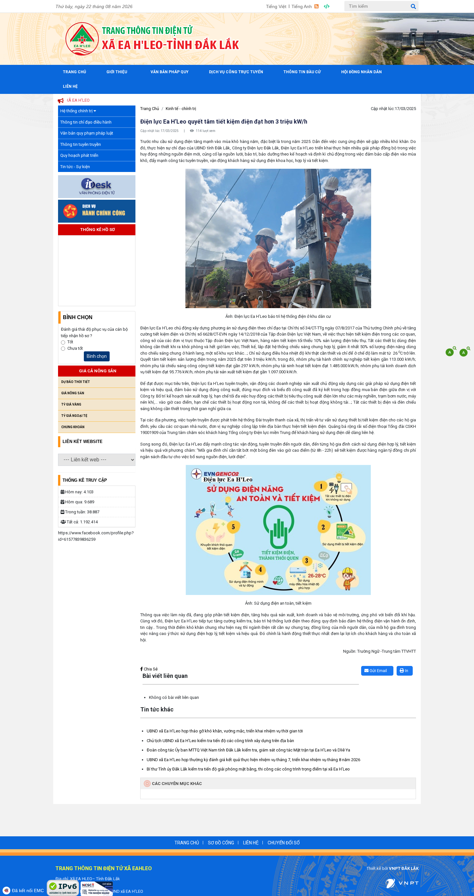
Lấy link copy (150, 662)
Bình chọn (97, 356)
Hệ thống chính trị (77, 110)
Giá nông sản (72, 393)
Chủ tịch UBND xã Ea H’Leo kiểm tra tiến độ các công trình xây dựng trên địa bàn (220, 740)
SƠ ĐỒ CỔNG (221, 842)
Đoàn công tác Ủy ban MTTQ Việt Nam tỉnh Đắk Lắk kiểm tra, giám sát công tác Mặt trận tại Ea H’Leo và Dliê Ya (248, 750)
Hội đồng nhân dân (361, 72)
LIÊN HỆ (251, 842)
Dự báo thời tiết (75, 382)
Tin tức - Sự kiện (75, 166)
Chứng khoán (72, 427)
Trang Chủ (74, 72)
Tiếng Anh (301, 6)
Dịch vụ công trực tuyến (236, 72)
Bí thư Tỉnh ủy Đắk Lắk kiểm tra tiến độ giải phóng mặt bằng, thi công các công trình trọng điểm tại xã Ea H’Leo (248, 769)
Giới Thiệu (116, 72)
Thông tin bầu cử (302, 72)
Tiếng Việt (276, 6)
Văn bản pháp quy (170, 72)
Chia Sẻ (150, 669)
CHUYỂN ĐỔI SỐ (284, 842)
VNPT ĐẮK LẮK (404, 868)
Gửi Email (378, 670)
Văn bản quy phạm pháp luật (86, 133)
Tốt (70, 341)
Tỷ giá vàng (71, 404)
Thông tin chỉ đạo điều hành (86, 122)
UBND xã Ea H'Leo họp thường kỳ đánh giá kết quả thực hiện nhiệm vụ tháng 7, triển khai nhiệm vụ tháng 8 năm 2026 (253, 759)
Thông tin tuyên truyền (80, 144)
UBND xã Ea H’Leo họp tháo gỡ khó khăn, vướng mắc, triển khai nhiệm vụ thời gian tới (225, 731)
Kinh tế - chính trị (181, 108)
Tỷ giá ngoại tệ (74, 416)
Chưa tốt (75, 348)
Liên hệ (70, 86)
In (406, 670)
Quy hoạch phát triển (79, 155)
